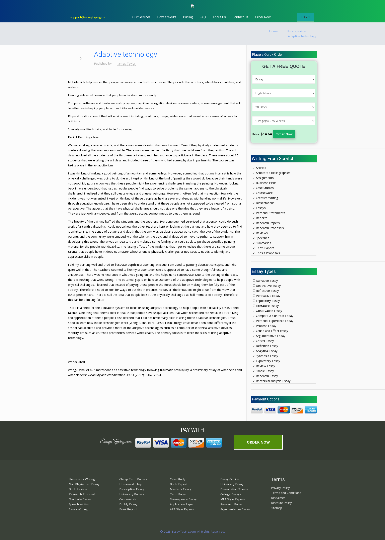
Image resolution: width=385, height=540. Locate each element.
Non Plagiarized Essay (84, 484)
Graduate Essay (80, 499)
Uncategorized (297, 31)
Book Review (78, 489)
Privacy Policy (280, 488)
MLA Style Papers (232, 499)
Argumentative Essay (235, 509)
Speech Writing (79, 504)
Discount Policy (281, 503)
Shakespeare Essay (183, 499)
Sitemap (276, 508)
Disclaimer (278, 498)
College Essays (230, 494)
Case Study (177, 479)
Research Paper (231, 504)
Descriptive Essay (131, 489)
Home (273, 31)
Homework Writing (82, 479)
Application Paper (182, 504)
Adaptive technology (302, 36)
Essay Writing (78, 509)
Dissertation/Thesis (234, 489)
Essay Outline (229, 479)
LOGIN (305, 17)
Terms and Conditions (286, 493)
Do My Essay (128, 504)
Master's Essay (180, 489)
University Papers (131, 494)
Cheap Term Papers (133, 479)
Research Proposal (82, 494)
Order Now (284, 134)
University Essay (231, 484)
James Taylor (127, 63)
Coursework (127, 499)
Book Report (128, 509)
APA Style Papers (182, 509)
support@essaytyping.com (88, 17)
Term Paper (178, 494)
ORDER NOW (258, 442)
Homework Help (130, 484)
